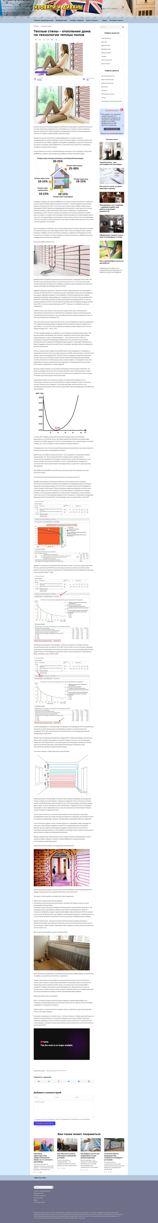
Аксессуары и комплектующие (111, 101)
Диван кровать (106, 53)
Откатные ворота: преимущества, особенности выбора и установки (113, 1157)
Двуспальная (105, 45)
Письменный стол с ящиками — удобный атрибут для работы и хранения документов (111, 208)
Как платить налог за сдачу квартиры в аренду (111, 187)
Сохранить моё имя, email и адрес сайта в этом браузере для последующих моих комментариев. (63, 1119)
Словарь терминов (77, 20)
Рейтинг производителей (43, 20)
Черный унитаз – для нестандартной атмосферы (111, 163)
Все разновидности (108, 76)
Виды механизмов (107, 79)
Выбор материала (107, 83)
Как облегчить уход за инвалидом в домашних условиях (66, 1156)
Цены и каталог (92, 20)
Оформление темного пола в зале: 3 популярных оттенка (111, 236)
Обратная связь (40, 1178)
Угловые (104, 90)
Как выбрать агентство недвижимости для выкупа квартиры (90, 1156)
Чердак (103, 56)
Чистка (103, 97)
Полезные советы (116, 20)
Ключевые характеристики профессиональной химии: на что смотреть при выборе (43, 1158)
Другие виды (105, 63)
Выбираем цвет (61, 20)
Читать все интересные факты (112, 133)
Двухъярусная (105, 49)
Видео (104, 20)
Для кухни (104, 87)
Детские (104, 42)
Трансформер (106, 38)
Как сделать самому (107, 94)
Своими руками (106, 60)
